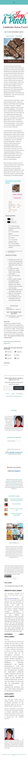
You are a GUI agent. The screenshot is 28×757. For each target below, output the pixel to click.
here (9, 343)
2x (11, 222)
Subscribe (18, 388)
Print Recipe (19, 36)
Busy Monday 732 (14, 542)
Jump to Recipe (10, 36)
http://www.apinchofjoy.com (12, 598)
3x (14, 222)
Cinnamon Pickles (16, 503)
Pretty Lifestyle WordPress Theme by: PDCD (18, 755)
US (8, 219)
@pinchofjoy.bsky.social (13, 482)
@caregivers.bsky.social (16, 485)
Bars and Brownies (17, 396)
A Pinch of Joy (15, 15)
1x (8, 222)
